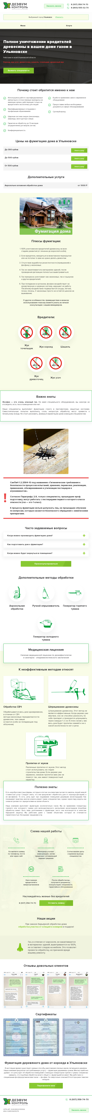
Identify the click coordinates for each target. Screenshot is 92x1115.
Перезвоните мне (46, 1085)
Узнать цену (79, 150)
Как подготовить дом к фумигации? (25, 544)
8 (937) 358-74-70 (79, 4)
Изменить (59, 17)
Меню (22, 26)
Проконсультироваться (46, 563)
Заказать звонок (53, 6)
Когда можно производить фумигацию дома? (30, 535)
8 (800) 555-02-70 (79, 7)
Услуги (69, 26)
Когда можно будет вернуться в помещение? (29, 553)
